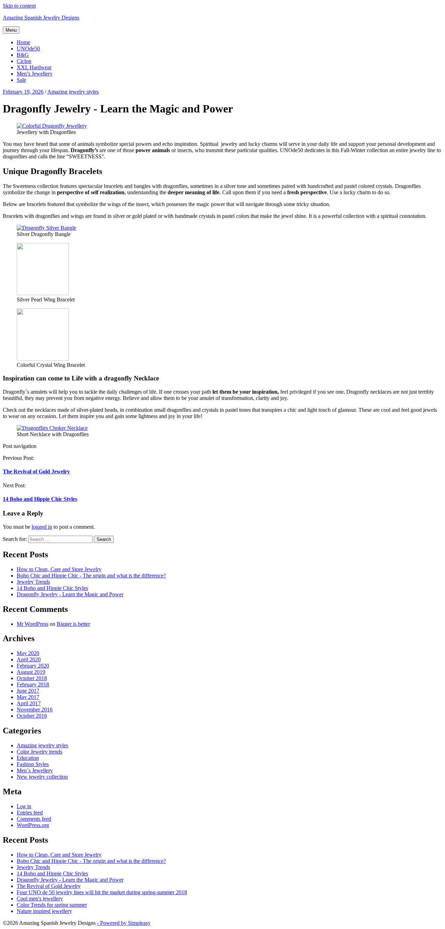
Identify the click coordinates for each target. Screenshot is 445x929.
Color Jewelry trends (39, 752)
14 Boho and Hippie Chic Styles (40, 499)
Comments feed (34, 819)
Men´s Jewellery (35, 770)
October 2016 (32, 716)
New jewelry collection (42, 777)
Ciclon (24, 61)
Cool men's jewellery (40, 899)
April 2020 (29, 659)
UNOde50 (28, 49)
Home (23, 42)
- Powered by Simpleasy (124, 923)
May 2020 (28, 653)
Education (28, 758)
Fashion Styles (33, 764)
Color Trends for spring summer (52, 905)
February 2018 (33, 684)
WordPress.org (33, 825)
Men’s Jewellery (34, 74)
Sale (21, 80)
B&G (23, 55)
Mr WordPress (32, 624)
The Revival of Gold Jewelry (36, 471)
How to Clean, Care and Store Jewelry (59, 569)
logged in (42, 527)
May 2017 (28, 697)
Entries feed (30, 813)
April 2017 (29, 703)
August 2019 (31, 672)
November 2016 (34, 710)
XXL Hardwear (34, 67)
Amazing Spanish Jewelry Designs (41, 18)
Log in (24, 806)
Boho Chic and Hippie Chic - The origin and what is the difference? (91, 575)
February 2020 (33, 666)
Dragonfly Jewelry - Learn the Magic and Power (70, 594)
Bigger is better (73, 624)
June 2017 (28, 691)
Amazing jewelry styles (42, 745)
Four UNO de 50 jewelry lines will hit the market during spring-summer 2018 (102, 892)
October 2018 (32, 678)
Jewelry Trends (33, 582)
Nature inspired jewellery (44, 911)
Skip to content (19, 6)
